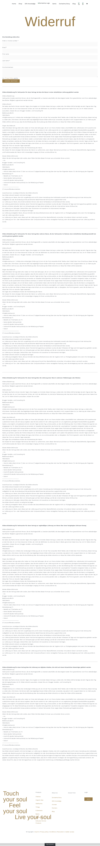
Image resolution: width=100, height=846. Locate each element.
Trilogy (38, 807)
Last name (6, 60)
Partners (54, 808)
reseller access (69, 832)
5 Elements (39, 810)
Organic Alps (39, 800)
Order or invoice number (10, 41)
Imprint (36, 832)
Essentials (39, 817)
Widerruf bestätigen (11, 81)
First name (5, 54)
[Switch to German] (79, 3)
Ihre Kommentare (7, 67)
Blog (53, 811)
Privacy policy (44, 832)
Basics (37, 814)
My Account (50, 844)
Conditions (52, 832)
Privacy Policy (9, 78)
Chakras (38, 796)
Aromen (54, 804)
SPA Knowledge (56, 801)
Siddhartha (39, 803)
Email (4, 47)
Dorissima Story (57, 797)
